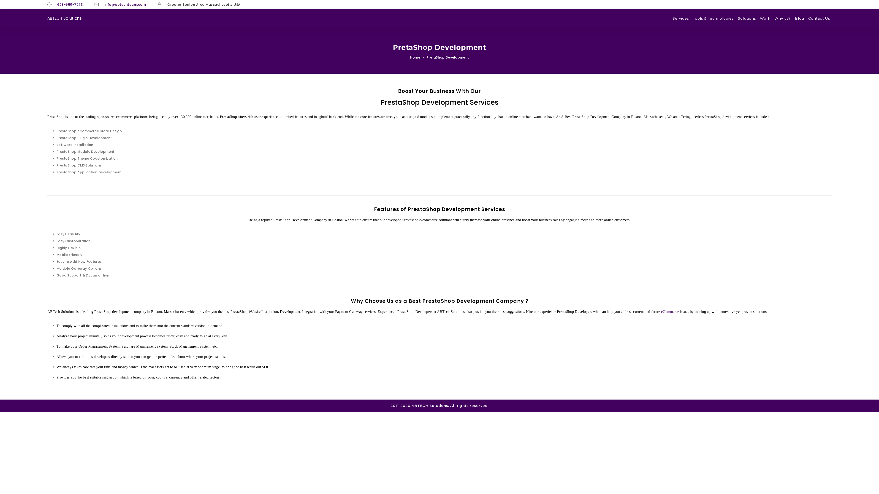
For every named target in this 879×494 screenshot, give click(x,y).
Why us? (782, 18)
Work (765, 18)
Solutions (747, 18)
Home (415, 57)
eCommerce (670, 312)
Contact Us (819, 18)
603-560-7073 (70, 4)
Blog (799, 18)
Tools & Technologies (713, 18)
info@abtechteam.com (125, 4)
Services (681, 18)
